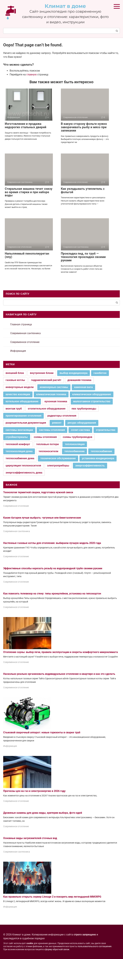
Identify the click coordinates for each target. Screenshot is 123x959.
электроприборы (58, 465)
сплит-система (80, 430)
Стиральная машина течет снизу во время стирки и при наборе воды (28, 192)
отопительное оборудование (47, 408)
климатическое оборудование (91, 394)
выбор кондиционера (73, 373)
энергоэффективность (90, 465)
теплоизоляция (75, 444)
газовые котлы (15, 380)
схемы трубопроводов (77, 437)
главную (31, 74)
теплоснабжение (101, 451)
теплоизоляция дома (19, 451)
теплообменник (74, 451)
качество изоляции (18, 394)
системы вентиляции (19, 430)
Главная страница (21, 324)
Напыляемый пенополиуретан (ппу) (27, 255)
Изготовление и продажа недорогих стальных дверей (25, 125)
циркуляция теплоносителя (23, 465)
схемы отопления (45, 437)
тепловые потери (47, 444)
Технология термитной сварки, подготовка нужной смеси (38, 492)
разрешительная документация (26, 422)
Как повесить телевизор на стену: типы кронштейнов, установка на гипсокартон (52, 593)
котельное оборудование (22, 401)
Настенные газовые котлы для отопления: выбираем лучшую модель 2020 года (52, 543)
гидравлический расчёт (46, 380)
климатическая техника (51, 394)
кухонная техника (56, 401)
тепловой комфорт (18, 444)
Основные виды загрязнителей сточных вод (30, 838)
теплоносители (48, 451)
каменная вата (83, 387)
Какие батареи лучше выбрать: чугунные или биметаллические (42, 517)
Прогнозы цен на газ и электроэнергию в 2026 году (34, 791)
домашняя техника (79, 380)
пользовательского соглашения (94, 946)
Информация (18, 350)
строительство (105, 430)
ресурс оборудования (82, 422)
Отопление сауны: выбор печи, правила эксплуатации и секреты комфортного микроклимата (60, 652)
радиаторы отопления (61, 415)
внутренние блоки (41, 373)
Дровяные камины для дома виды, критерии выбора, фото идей (42, 812)
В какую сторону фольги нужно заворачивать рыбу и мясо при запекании (84, 127)
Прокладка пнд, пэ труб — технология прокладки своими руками (83, 257)
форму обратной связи (57, 949)
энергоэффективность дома (24, 472)
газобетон (100, 373)
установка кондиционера (98, 458)
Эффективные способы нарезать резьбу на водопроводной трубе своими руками (52, 568)
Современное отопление (24, 342)
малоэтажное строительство (91, 401)
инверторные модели (20, 387)
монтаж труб (14, 408)
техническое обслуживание (58, 458)
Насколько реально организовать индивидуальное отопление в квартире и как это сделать (59, 673)
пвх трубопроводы (84, 408)
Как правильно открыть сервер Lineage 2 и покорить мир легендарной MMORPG (52, 896)
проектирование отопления (23, 415)
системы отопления (52, 430)
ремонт (57, 422)
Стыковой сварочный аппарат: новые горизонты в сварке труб (41, 732)
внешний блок (15, 373)
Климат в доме (65, 6)
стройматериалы (17, 437)
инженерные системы (54, 387)
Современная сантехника (25, 333)
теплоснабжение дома (20, 458)
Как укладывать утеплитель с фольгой (83, 190)
